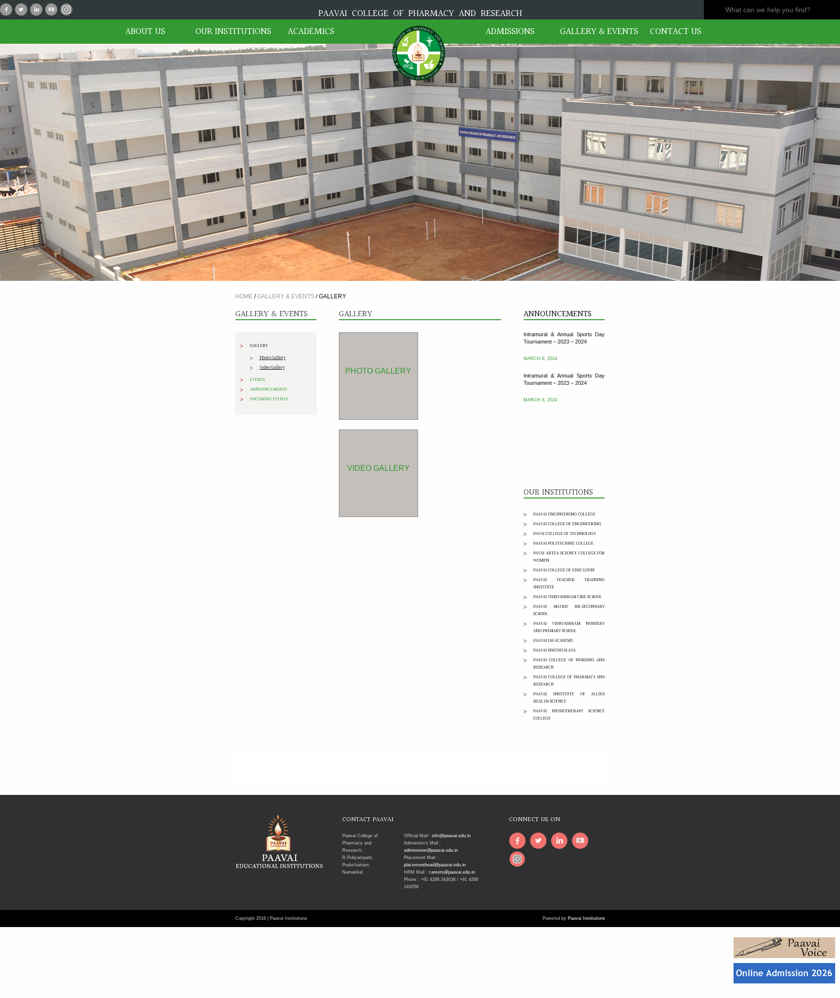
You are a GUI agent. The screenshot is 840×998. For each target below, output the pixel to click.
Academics (311, 31)
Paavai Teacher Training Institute (569, 583)
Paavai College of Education (564, 570)
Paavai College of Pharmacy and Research (569, 680)
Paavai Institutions (586, 918)
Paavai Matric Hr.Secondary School (569, 610)
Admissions (510, 31)
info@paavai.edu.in (451, 835)
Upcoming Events (269, 399)
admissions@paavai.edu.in (431, 850)
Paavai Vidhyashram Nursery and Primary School (569, 627)
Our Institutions (230, 31)
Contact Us (675, 31)
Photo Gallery (273, 357)
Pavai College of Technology (564, 533)
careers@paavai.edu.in (452, 872)
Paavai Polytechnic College (563, 543)
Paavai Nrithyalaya (554, 650)
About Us (145, 31)
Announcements (268, 389)
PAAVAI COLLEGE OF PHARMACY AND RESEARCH (420, 13)
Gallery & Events (595, 31)
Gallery (259, 345)
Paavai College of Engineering (567, 523)
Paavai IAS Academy (553, 640)
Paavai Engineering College (564, 514)
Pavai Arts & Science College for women (569, 557)
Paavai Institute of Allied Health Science (569, 697)
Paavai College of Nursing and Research (569, 663)
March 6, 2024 (540, 346)
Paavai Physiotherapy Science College (569, 714)
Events (257, 379)
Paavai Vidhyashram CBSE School (567, 596)
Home (244, 296)
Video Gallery (272, 367)
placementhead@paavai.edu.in (435, 864)
